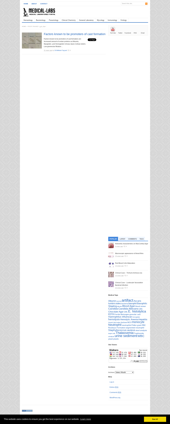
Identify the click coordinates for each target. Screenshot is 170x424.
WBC (140, 336)
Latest (122, 239)
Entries (114, 387)
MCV (129, 322)
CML (126, 312)
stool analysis (141, 330)
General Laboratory (86, 20)
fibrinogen (125, 314)
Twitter (120, 33)
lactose (124, 322)
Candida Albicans (128, 308)
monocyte (138, 322)
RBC (144, 325)
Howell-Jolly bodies (114, 322)
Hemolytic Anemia (129, 319)
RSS (135, 33)
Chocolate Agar (115, 311)
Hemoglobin (136, 317)
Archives (111, 372)
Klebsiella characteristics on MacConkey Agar (131, 244)
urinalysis (111, 336)
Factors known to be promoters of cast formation (74, 34)
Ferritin (117, 314)
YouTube (113, 33)
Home (26, 4)
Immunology (112, 20)
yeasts (116, 339)
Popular (113, 239)
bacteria (124, 303)
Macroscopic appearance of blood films (129, 253)
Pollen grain (136, 325)
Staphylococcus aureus (121, 330)
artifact (127, 300)
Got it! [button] (155, 419)
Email (142, 33)
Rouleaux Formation (116, 328)
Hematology (28, 20)
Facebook (128, 33)
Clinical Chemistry (69, 20)
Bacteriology (41, 20)
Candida (113, 308)
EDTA (111, 314)
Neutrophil (114, 324)
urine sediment (126, 336)
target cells (111, 333)
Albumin (112, 301)
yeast (110, 339)
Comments (132, 239)
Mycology (100, 20)
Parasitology (53, 20)
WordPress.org (115, 398)
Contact (43, 4)
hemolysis (114, 319)
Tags (142, 239)
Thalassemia (124, 333)
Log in (112, 382)
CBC (141, 309)
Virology (123, 20)
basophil (132, 303)
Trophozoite (139, 333)
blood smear (140, 306)
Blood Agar (128, 306)
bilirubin (119, 306)
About (34, 4)
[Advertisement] (117, 12)
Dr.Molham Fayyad (61, 50)
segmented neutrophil (135, 328)
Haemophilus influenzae (120, 317)
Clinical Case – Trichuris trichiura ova (128, 273)
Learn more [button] (85, 419)
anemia (119, 301)
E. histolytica (137, 311)
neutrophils (126, 325)
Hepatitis (143, 319)
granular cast (135, 314)
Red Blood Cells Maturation (125, 263)
